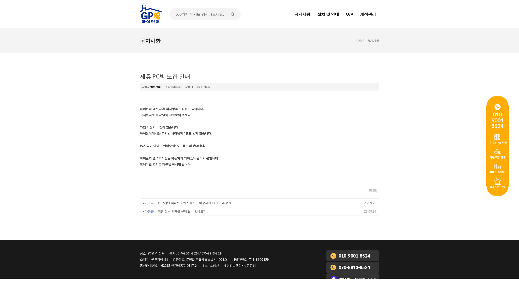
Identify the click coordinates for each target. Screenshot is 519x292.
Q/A (349, 14)
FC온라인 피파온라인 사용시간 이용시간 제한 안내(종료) (195, 203)
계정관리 (368, 14)
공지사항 (302, 14)
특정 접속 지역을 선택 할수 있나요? (181, 211)
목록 (373, 191)
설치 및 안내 (328, 14)
